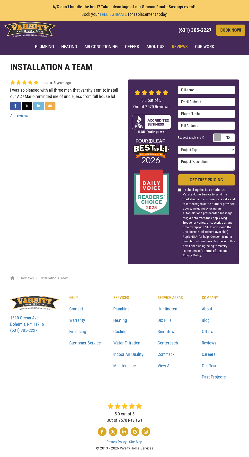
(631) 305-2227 (27, 324)
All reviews (19, 115)
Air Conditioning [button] (101, 46)
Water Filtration (126, 342)
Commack (166, 354)
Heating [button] (69, 46)
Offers (207, 331)
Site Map (135, 442)
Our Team (210, 365)
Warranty (77, 320)
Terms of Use (213, 251)
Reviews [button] (180, 46)
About (207, 308)
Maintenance (124, 365)
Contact (76, 308)
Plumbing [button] (44, 46)
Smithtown (167, 331)
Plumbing (121, 308)
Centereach (168, 342)
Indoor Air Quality (128, 354)
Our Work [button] (204, 46)
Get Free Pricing (206, 179)
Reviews (209, 342)
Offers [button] (132, 46)
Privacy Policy (192, 255)
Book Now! (230, 30)
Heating (120, 320)
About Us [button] (155, 46)
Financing (77, 331)
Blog (206, 320)
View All (164, 365)
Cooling (119, 331)
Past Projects (214, 376)
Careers (209, 354)
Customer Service (85, 342)
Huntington (167, 308)
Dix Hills (165, 320)
